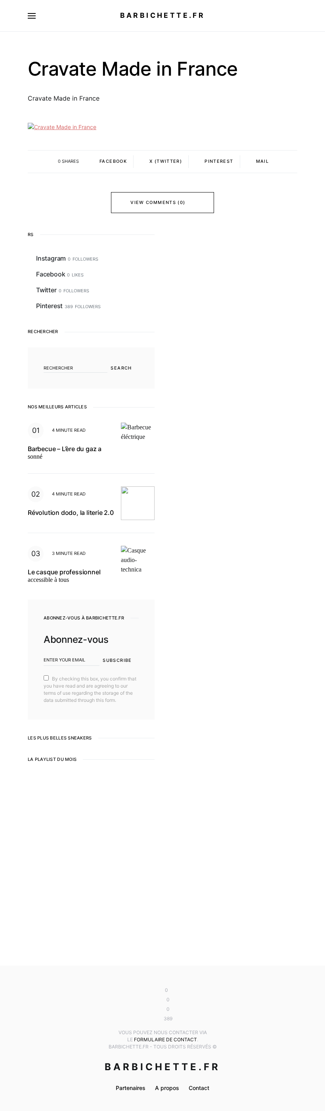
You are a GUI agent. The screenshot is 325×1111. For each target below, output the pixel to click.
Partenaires (130, 1087)
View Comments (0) (157, 202)
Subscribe (117, 660)
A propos (167, 1087)
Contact (199, 1087)
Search (121, 368)
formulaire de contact (165, 1039)
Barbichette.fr (162, 15)
